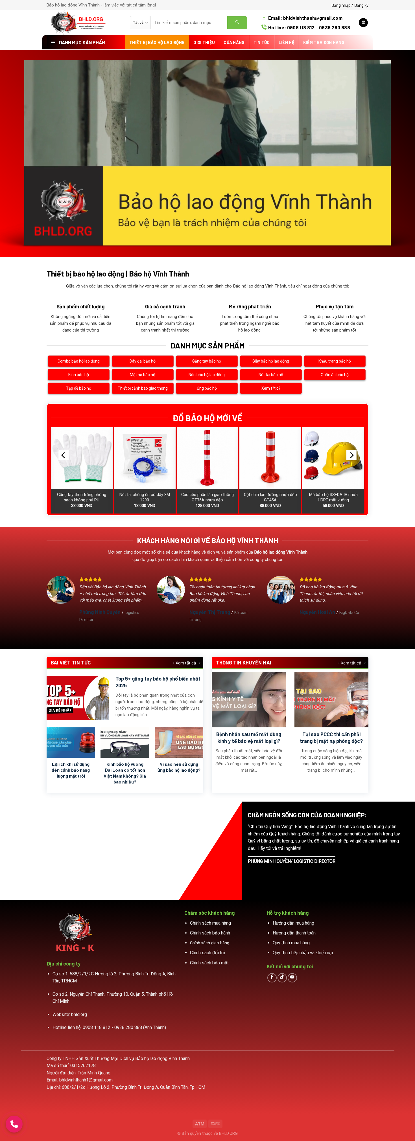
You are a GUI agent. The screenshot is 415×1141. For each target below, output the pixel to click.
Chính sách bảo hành (210, 933)
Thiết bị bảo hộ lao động (157, 42)
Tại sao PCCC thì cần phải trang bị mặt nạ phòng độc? (331, 737)
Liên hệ (286, 42)
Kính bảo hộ (78, 374)
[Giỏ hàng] (363, 22)
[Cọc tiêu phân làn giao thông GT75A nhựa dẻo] (208, 458)
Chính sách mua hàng (210, 923)
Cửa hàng (234, 42)
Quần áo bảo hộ (335, 374)
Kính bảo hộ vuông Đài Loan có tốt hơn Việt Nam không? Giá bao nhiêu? (125, 772)
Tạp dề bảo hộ (78, 388)
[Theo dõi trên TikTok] (282, 977)
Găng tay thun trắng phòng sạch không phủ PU (81, 497)
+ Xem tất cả (184, 662)
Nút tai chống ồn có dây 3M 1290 (144, 497)
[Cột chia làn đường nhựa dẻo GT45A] (270, 458)
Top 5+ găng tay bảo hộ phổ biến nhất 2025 (157, 681)
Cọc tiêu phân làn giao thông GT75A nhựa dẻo (207, 497)
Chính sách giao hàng (209, 943)
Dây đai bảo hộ (143, 361)
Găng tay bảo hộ (206, 361)
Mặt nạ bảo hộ (142, 374)
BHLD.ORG (228, 1133)
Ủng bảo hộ (207, 388)
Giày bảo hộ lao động (270, 361)
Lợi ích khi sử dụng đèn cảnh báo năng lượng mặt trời (71, 769)
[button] (14, 1124)
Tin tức (262, 42)
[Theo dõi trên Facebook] (272, 977)
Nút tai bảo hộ (271, 374)
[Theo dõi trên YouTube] (292, 977)
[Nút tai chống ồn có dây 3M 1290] (145, 458)
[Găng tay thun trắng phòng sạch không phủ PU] (82, 458)
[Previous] (63, 455)
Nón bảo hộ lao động (207, 374)
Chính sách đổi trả (207, 952)
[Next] (351, 455)
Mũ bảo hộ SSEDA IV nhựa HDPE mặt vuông (333, 497)
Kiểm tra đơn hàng (323, 42)
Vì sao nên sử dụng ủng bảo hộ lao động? (179, 767)
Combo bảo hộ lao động (79, 361)
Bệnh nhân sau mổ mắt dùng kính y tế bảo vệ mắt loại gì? (248, 737)
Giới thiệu (204, 42)
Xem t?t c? (270, 388)
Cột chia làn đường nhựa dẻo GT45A (270, 497)
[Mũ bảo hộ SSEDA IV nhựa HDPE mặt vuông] (333, 458)
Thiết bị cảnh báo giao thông (143, 388)
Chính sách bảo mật (209, 963)
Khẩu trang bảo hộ (334, 361)
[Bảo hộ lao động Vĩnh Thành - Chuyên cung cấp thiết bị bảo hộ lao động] (84, 22)
